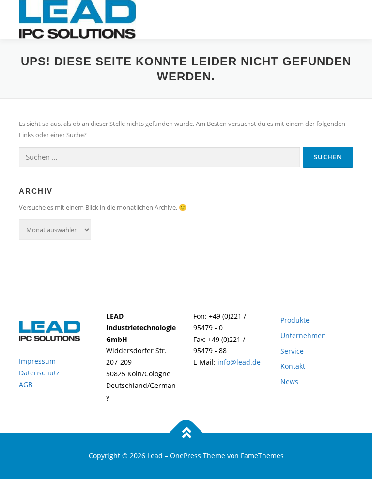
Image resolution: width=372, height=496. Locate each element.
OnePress (185, 455)
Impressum (37, 361)
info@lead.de (238, 362)
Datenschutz (39, 372)
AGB (25, 384)
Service (292, 351)
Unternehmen (303, 335)
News (289, 381)
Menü (344, 18)
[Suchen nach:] (159, 157)
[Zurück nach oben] (186, 433)
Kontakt (292, 366)
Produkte (295, 320)
